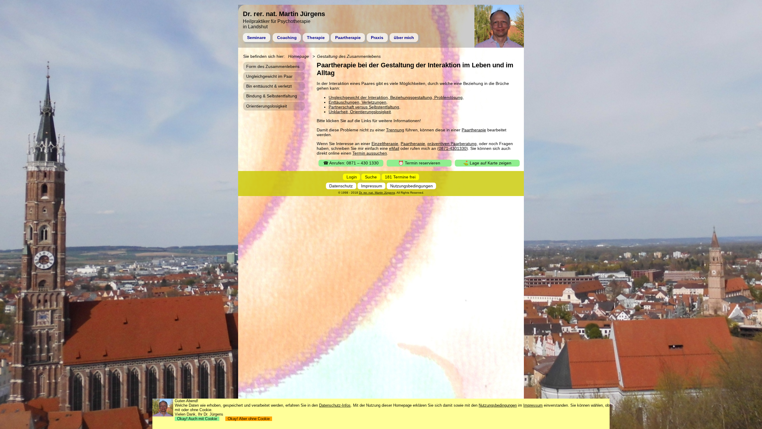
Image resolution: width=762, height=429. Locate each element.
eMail (394, 148)
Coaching (287, 37)
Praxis (377, 37)
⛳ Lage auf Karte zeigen (487, 163)
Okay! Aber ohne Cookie (248, 418)
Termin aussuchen (369, 153)
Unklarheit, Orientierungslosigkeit (360, 111)
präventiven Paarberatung (452, 143)
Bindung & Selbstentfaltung (271, 96)
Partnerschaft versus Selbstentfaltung (364, 107)
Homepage (298, 56)
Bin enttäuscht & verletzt (269, 86)
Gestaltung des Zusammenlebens (349, 56)
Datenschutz (341, 186)
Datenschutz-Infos (335, 405)
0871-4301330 (452, 148)
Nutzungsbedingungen (411, 186)
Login (351, 177)
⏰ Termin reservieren (419, 163)
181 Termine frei (400, 177)
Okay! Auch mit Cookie (197, 418)
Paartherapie (348, 37)
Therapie (316, 37)
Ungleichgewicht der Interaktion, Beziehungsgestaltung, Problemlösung (396, 97)
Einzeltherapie (384, 143)
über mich (404, 37)
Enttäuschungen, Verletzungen (357, 102)
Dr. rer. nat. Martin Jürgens (377, 192)
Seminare (256, 37)
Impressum (371, 186)
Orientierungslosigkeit (266, 106)
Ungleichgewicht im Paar (269, 76)
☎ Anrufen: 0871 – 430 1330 (351, 163)
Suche (371, 177)
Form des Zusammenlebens (272, 66)
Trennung (395, 130)
